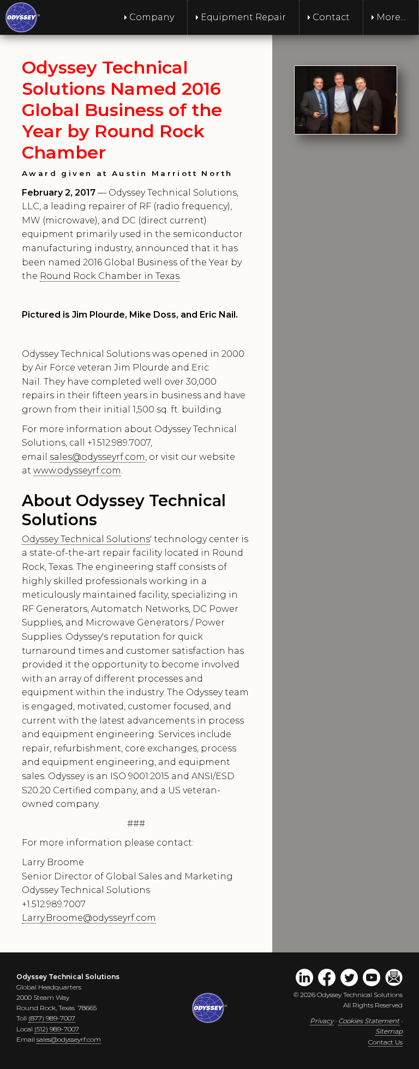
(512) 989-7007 (56, 1029)
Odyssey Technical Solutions (86, 539)
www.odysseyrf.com (77, 470)
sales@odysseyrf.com (97, 457)
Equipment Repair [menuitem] (243, 17)
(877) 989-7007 (51, 1018)
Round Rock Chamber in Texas (109, 276)
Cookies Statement (368, 1021)
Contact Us (385, 1042)
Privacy (321, 1021)
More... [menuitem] (390, 17)
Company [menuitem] (151, 17)
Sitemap (389, 1031)
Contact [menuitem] (331, 17)
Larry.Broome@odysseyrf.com (89, 918)
